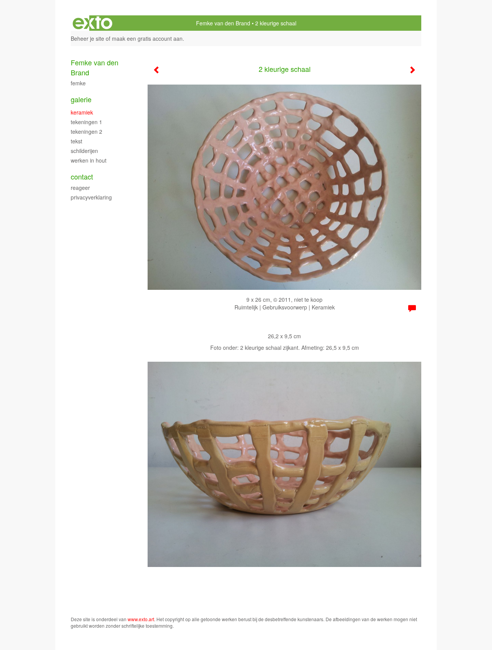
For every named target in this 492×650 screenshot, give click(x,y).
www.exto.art (141, 619)
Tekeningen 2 (86, 131)
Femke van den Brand (223, 23)
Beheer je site (87, 38)
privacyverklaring (91, 197)
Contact (82, 176)
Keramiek (82, 112)
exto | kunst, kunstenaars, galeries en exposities (92, 23)
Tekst (76, 141)
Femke (78, 83)
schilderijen (84, 151)
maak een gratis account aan (147, 38)
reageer (80, 187)
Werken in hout (88, 160)
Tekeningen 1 (86, 122)
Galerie (81, 99)
